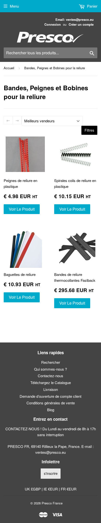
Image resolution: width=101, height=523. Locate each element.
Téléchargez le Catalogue (50, 382)
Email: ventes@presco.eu (74, 19)
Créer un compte (81, 24)
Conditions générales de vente (50, 402)
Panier (91, 6)
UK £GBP (33, 488)
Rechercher (50, 362)
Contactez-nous (50, 375)
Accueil (9, 68)
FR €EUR (68, 488)
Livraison (50, 389)
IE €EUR (51, 488)
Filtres (89, 130)
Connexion (52, 24)
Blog (50, 409)
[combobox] (50, 52)
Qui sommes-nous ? (50, 369)
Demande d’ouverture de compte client (50, 396)
